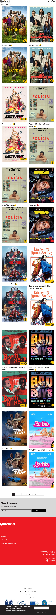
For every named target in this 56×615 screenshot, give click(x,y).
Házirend (4, 540)
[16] (40, 45)
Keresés (46, 1)
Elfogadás (41, 608)
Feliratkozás (39, 510)
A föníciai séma (8, 205)
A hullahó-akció (8, 284)
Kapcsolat (4, 536)
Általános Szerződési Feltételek (28, 591)
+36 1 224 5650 (51, 553)
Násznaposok (7, 124)
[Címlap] (7, 1)
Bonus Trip (6, 448)
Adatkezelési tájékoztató (28, 597)
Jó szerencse (34, 45)
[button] (49, 2)
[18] (38, 205)
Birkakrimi (6, 45)
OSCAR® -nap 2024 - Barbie (40, 450)
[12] (11, 45)
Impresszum (4, 533)
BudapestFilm (28, 594)
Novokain (32, 205)
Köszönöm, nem (41, 612)
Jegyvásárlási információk (9, 543)
